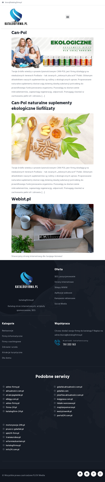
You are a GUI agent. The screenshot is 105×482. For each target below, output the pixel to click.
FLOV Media (39, 475)
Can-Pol (19, 32)
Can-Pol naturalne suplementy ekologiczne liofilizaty (41, 105)
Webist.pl (21, 199)
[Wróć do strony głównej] (15, 17)
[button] (67, 17)
